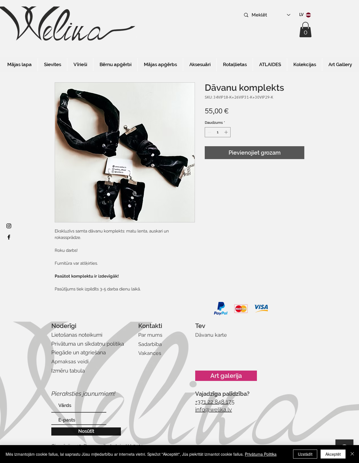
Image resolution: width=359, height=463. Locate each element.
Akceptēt (333, 454)
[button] (305, 29)
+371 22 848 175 (214, 401)
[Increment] (226, 132)
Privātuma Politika (261, 454)
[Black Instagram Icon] (9, 226)
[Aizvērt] (352, 454)
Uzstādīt (305, 454)
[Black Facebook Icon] (9, 237)
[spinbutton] (217, 132)
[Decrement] (209, 132)
